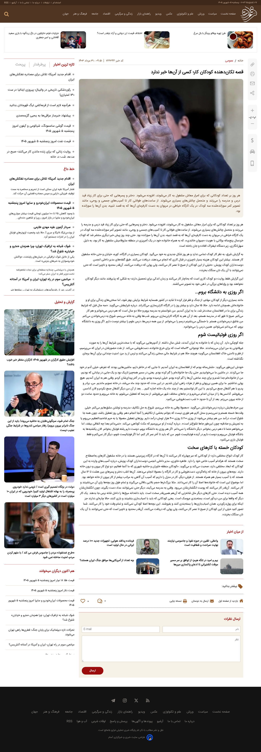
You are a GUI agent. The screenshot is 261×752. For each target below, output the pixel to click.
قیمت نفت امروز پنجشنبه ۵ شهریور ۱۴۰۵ (46, 141)
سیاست (212, 14)
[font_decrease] (252, 123)
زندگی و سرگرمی (124, 14)
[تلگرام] (113, 700)
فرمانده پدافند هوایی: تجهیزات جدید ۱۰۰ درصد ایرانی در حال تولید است (108, 543)
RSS (6, 2)
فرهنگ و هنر (80, 14)
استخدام (57, 2)
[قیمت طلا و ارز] (252, 141)
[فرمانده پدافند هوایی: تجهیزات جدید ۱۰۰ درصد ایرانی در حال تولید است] (147, 547)
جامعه (95, 14)
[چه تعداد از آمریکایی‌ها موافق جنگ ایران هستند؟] (147, 566)
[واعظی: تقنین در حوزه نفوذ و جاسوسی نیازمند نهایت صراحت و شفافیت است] (231, 547)
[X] (136, 700)
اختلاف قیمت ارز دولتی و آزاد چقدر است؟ (119, 33)
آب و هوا (82, 721)
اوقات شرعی (98, 721)
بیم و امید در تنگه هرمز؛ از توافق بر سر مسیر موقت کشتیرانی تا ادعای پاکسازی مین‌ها (194, 562)
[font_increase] (252, 110)
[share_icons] (252, 93)
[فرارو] (248, 14)
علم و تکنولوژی (185, 14)
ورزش (201, 14)
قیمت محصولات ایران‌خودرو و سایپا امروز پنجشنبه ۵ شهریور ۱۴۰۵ (41, 205)
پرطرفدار (39, 64)
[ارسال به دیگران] (252, 83)
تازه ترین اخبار (63, 64)
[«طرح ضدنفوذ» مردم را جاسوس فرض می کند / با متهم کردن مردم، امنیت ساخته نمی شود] (39, 525)
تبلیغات (46, 2)
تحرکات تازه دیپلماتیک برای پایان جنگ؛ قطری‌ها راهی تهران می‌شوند (41, 632)
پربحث (20, 64)
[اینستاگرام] (124, 700)
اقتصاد (107, 14)
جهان (66, 14)
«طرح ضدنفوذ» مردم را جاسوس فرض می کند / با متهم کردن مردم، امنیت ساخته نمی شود (40, 555)
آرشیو (14, 2)
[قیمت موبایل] (252, 164)
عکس (169, 14)
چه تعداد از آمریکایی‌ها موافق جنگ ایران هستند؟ (107, 560)
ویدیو (158, 14)
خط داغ (69, 169)
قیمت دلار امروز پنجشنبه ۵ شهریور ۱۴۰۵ (52, 590)
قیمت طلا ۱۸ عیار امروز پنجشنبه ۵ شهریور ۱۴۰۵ (49, 580)
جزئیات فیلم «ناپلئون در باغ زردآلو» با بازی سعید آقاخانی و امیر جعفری (33, 35)
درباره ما (36, 2)
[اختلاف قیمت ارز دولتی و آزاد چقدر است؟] (156, 39)
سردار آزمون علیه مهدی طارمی (52, 227)
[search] (6, 14)
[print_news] (252, 73)
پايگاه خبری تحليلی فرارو (123, 730)
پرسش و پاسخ (118, 721)
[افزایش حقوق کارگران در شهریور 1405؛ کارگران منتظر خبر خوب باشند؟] (39, 332)
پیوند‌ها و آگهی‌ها (142, 721)
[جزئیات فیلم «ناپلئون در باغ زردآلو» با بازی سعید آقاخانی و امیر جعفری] (73, 39)
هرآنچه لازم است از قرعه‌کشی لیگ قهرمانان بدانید (40, 105)
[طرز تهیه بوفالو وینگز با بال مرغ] (240, 39)
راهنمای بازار (144, 14)
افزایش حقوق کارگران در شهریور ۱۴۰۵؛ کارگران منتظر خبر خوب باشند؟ (40, 362)
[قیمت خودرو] (252, 152)
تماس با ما (24, 2)
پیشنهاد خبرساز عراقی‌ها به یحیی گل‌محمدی (43, 115)
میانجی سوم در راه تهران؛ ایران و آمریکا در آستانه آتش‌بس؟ (42, 282)
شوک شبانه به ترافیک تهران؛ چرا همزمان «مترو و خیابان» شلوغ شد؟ (42, 249)
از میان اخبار (235, 532)
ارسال (92, 670)
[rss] (147, 700)
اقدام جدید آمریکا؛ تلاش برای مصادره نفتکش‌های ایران (42, 181)
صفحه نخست (228, 14)
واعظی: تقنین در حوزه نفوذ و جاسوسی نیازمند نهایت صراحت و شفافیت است (192, 543)
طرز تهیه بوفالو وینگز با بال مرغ (210, 33)
